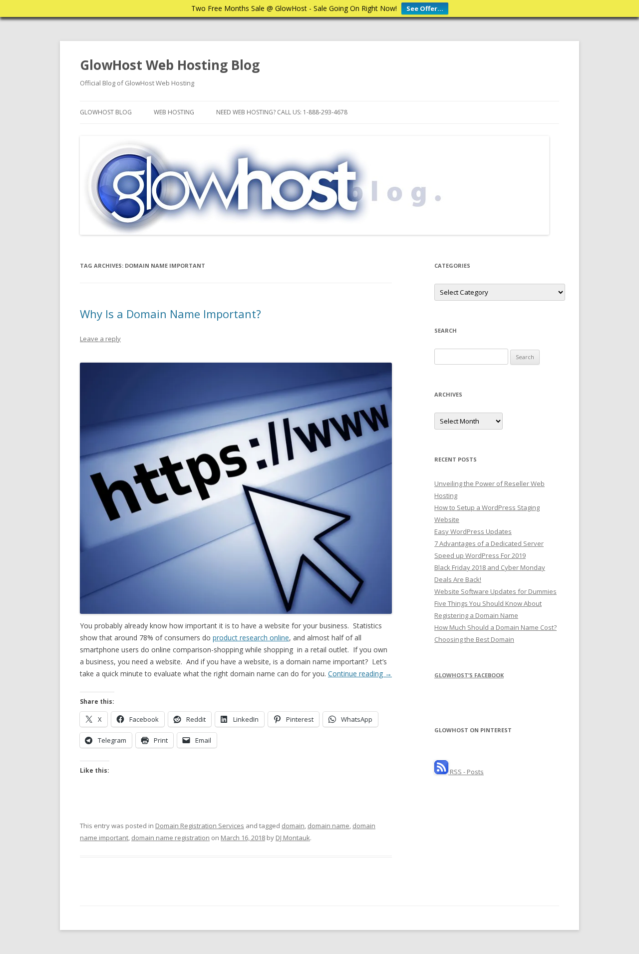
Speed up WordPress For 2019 (480, 555)
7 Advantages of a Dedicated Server (489, 543)
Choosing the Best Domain (474, 639)
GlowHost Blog (106, 112)
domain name (328, 825)
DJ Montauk (293, 837)
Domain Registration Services (199, 825)
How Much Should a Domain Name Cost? (495, 627)
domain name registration (170, 837)
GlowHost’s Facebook (469, 675)
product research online (251, 637)
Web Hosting (174, 112)
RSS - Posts (466, 771)
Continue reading (360, 673)
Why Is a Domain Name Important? (170, 313)
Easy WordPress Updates (473, 531)
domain (293, 825)
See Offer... (424, 8)
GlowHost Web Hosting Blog (170, 65)
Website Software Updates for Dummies (495, 591)
